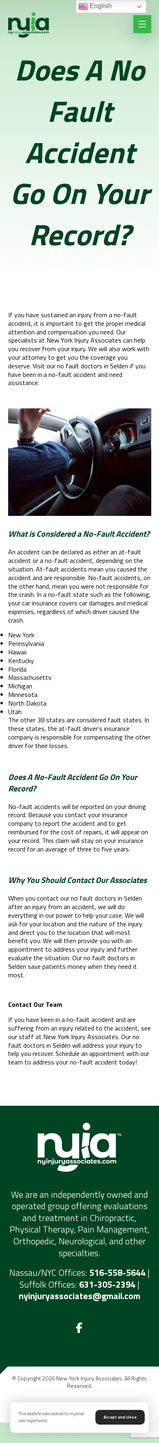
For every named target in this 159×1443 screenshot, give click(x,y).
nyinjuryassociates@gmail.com (79, 1296)
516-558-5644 (117, 1272)
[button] (79, 1328)
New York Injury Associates (83, 340)
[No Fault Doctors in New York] (28, 25)
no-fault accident (69, 560)
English (100, 5)
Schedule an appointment (90, 1053)
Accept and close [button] (120, 1417)
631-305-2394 (107, 1284)
